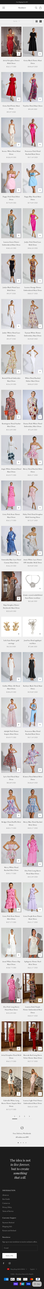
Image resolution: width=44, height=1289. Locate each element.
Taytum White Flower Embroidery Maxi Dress (32, 334)
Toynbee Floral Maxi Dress (32, 106)
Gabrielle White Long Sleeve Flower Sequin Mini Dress (11, 1103)
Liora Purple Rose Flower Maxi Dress (32, 917)
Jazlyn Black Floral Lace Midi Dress (11, 288)
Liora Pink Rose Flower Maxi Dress (11, 515)
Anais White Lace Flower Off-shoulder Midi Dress (32, 560)
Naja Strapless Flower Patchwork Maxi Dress (11, 606)
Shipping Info (7, 1226)
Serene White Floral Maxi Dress (11, 152)
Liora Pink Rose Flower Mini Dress (11, 917)
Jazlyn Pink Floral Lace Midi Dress (32, 243)
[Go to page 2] (29, 1116)
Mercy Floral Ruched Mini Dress (32, 470)
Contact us (6, 1203)
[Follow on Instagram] (9, 1263)
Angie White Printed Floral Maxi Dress (11, 470)
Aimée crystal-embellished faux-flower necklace (32, 596)
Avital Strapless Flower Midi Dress (11, 61)
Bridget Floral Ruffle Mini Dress (11, 823)
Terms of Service (7, 1211)
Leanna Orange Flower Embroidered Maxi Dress (33, 288)
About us (5, 1195)
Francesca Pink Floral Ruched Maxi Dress (33, 152)
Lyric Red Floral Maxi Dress (11, 777)
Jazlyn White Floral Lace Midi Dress (11, 334)
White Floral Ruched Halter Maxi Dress (32, 379)
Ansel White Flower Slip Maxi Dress (11, 962)
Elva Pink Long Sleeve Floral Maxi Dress (33, 872)
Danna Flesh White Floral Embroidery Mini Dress (32, 424)
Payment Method (8, 1222)
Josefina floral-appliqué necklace (32, 641)
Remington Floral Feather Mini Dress (11, 424)
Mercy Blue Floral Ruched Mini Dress (32, 823)
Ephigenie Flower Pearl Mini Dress (32, 962)
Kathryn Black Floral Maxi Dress (32, 687)
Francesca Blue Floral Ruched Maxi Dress (32, 732)
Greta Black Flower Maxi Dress (33, 61)
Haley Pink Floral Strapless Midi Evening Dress (33, 515)
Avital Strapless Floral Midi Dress (11, 1056)
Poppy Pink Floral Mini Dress (11, 197)
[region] (22, 1132)
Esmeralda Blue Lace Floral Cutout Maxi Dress (11, 560)
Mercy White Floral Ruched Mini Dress (11, 868)
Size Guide (6, 1199)
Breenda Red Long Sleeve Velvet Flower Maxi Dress (32, 1056)
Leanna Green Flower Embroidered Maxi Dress (11, 243)
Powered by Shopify (27, 1274)
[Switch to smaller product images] (41, 21)
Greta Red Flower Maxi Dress (11, 107)
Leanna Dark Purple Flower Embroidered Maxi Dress (32, 1010)
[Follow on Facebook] (3, 1263)
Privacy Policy (7, 1207)
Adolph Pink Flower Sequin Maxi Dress (11, 732)
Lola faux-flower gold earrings (11, 641)
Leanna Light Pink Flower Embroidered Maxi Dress (32, 1101)
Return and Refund (9, 1230)
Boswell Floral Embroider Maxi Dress (11, 379)
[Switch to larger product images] (37, 21)
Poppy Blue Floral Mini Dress (32, 197)
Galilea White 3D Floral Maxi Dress (11, 687)
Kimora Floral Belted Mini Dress (32, 777)
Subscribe (9, 1256)
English (32, 1269)
